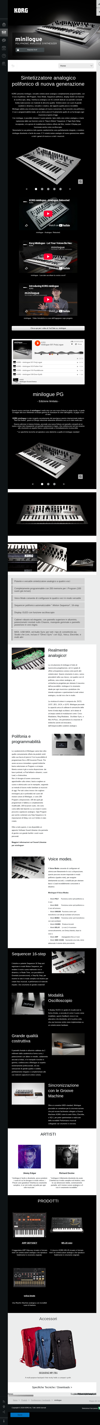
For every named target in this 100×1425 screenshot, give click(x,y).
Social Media (4, 1412)
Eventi (4, 48)
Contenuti (4, 40)
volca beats (29, 1296)
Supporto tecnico (4, 56)
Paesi (4, 1406)
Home (4, 25)
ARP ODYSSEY (29, 1243)
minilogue (57, 1400)
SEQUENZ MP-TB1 (48, 1373)
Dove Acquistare (4, 64)
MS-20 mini (66, 1243)
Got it (20, 1415)
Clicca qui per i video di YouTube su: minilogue (48, 328)
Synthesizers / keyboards (40, 1400)
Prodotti (4, 33)
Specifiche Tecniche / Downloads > (52, 1387)
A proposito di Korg (4, 1421)
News (4, 1401)
